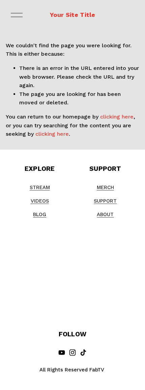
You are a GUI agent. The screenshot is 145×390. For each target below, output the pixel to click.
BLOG (39, 214)
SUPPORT (105, 201)
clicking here (117, 116)
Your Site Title (72, 14)
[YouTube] (61, 352)
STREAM (40, 187)
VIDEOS (40, 201)
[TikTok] (83, 352)
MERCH (105, 187)
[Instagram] (72, 352)
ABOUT (105, 214)
